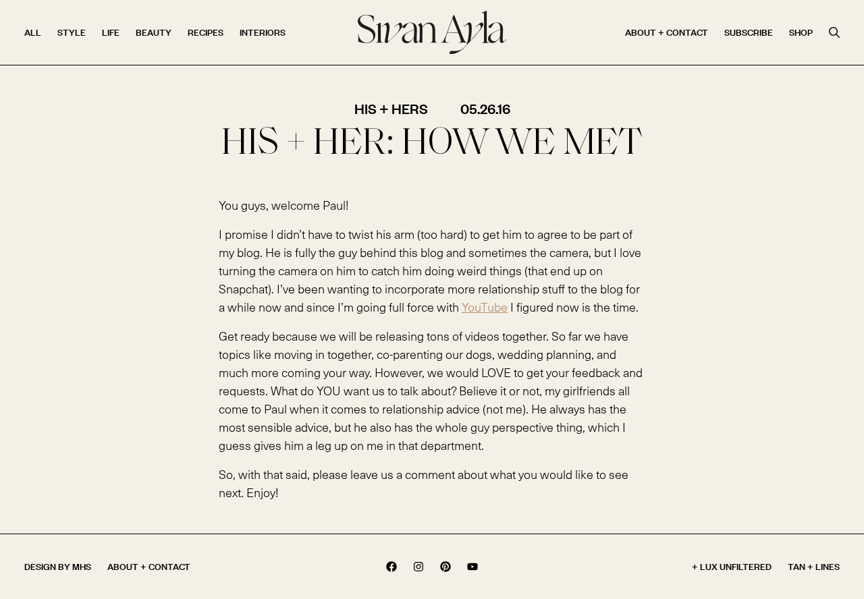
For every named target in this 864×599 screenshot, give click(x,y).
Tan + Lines (814, 566)
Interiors (263, 32)
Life (110, 32)
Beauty (153, 32)
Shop (801, 32)
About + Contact (666, 32)
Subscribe (748, 32)
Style (71, 32)
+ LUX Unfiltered (732, 566)
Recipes (205, 32)
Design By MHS (57, 566)
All (32, 32)
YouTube (485, 306)
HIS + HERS (391, 108)
